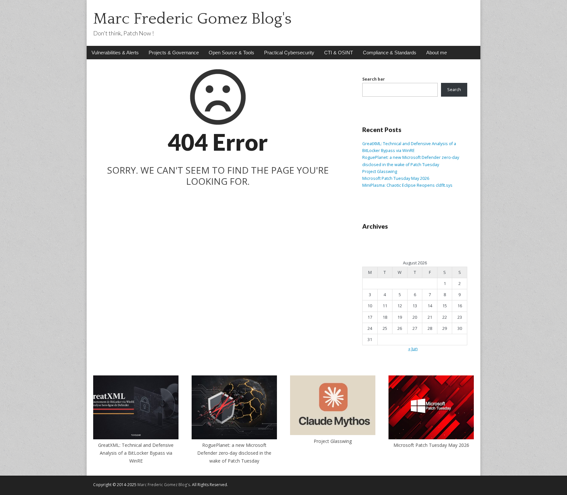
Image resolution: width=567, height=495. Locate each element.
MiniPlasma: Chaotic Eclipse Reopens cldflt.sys (407, 185)
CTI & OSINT (338, 52)
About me (436, 52)
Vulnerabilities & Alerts (115, 52)
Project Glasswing (379, 171)
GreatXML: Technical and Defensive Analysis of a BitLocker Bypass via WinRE (136, 453)
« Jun (413, 349)
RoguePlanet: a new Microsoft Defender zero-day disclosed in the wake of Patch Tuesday (234, 453)
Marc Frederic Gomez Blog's (192, 19)
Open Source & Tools (231, 52)
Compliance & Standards (389, 52)
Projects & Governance (174, 52)
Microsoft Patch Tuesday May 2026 (395, 178)
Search (454, 89)
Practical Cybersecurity (289, 52)
